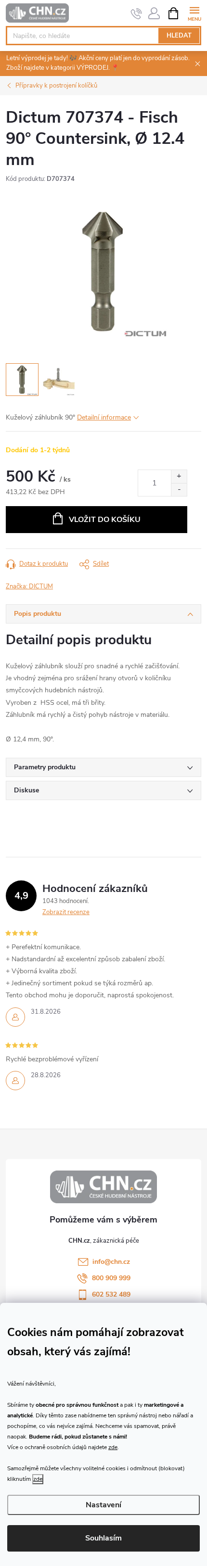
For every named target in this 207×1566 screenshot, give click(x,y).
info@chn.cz (111, 1261)
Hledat (179, 35)
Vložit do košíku (105, 519)
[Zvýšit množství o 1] (179, 476)
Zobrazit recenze (66, 912)
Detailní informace (104, 417)
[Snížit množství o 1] (179, 489)
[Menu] (194, 12)
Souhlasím (103, 1538)
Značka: (29, 586)
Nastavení (103, 1505)
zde (112, 1447)
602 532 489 (111, 1294)
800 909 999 (111, 1278)
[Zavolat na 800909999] (136, 13)
